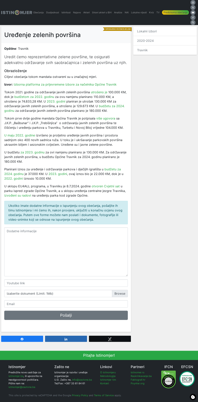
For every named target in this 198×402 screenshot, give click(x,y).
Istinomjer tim (108, 379)
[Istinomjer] (16, 12)
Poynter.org (137, 383)
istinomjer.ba (16, 376)
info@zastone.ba (82, 379)
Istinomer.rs (137, 372)
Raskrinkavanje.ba (141, 376)
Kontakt (104, 383)
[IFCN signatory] (168, 379)
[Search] (192, 22)
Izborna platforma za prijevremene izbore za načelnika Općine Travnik (65, 84)
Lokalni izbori (147, 31)
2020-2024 (145, 41)
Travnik (142, 50)
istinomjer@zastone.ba (22, 387)
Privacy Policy (80, 395)
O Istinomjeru (108, 372)
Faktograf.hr (138, 379)
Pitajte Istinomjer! (99, 355)
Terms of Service (104, 395)
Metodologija (107, 376)
